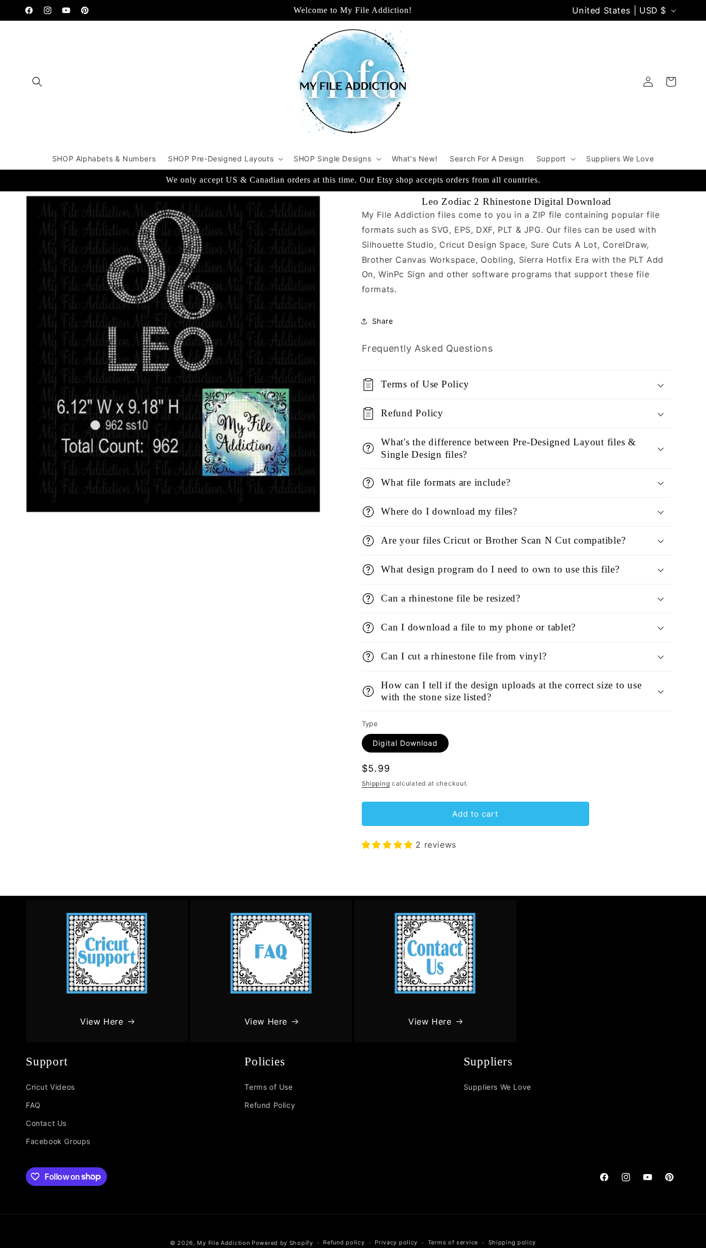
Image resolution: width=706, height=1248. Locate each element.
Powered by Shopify (282, 1242)
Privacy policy (396, 1242)
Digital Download (405, 743)
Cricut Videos (50, 1086)
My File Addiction (223, 1242)
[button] (37, 81)
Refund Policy (269, 1105)
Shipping (376, 783)
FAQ (33, 1105)
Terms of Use (268, 1086)
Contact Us (46, 1123)
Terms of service (453, 1242)
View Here (101, 1021)
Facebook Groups (58, 1141)
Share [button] (382, 321)
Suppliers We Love (497, 1086)
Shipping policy (512, 1242)
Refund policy (343, 1242)
